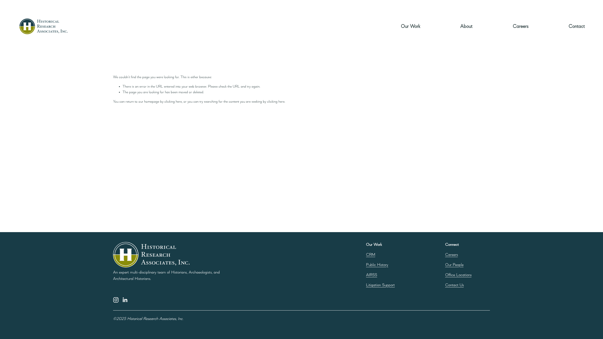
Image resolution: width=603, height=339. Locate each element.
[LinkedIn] (125, 300)
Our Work (410, 26)
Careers (521, 26)
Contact (577, 26)
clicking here (173, 102)
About (466, 26)
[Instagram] (116, 300)
